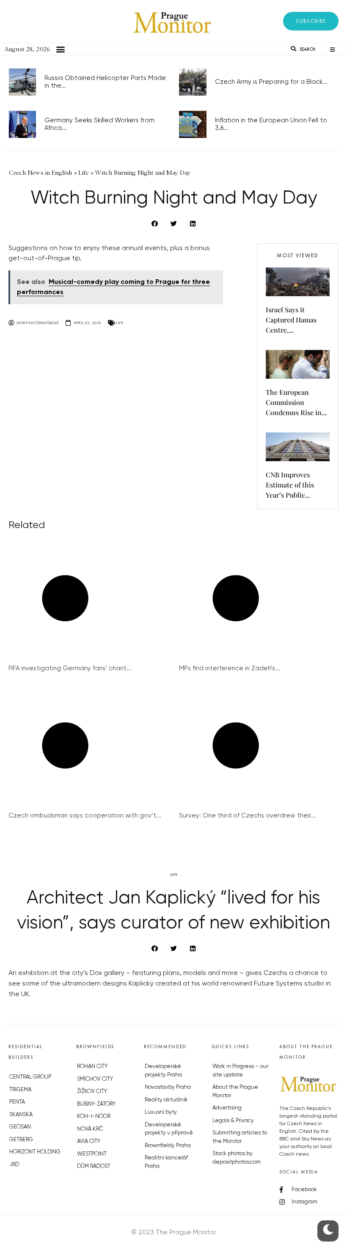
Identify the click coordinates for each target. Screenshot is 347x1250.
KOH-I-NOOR (93, 1116)
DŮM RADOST (93, 1166)
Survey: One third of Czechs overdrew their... (247, 815)
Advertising (227, 1108)
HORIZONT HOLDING (35, 1152)
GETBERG (21, 1140)
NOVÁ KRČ (90, 1129)
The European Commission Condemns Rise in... (296, 402)
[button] (311, 21)
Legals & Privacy (233, 1120)
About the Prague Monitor (235, 1092)
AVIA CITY (88, 1141)
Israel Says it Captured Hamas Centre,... (291, 319)
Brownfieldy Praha (168, 1145)
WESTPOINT (92, 1154)
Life (119, 322)
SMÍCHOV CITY (95, 1079)
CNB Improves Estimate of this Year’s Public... (290, 484)
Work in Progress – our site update (240, 1071)
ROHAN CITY (92, 1066)
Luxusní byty (161, 1112)
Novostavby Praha (168, 1087)
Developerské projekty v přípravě (169, 1129)
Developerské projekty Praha (163, 1071)
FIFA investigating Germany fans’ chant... (70, 668)
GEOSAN (20, 1127)
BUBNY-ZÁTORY (96, 1104)
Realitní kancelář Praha (166, 1162)
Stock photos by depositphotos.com (236, 1158)
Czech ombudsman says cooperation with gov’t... (84, 815)
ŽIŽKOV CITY (92, 1091)
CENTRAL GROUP (30, 1077)
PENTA (17, 1102)
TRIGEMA (20, 1090)
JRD (14, 1164)
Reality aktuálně (166, 1100)
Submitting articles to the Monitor (239, 1137)
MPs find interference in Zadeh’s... (229, 668)
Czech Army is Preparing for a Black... (271, 82)
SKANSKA (21, 1115)
